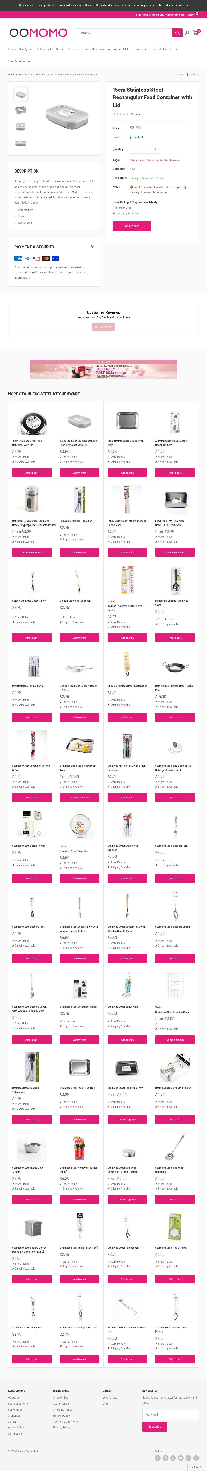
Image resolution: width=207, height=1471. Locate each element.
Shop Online (60, 1397)
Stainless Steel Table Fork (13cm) (79, 1247)
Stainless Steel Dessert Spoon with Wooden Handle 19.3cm (29, 1008)
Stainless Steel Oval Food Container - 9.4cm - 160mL (123, 1169)
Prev (181, 74)
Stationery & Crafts (47, 49)
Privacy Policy (61, 1427)
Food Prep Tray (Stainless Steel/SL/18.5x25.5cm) (169, 523)
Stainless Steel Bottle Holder (28, 845)
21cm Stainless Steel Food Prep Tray (126, 443)
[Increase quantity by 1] (155, 149)
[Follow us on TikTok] (188, 1458)
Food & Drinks (16, 61)
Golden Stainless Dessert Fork (29, 600)
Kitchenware (75, 49)
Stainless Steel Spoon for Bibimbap (169, 1169)
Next (193, 74)
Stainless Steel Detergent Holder (78, 1006)
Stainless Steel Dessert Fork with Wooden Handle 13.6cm (79, 928)
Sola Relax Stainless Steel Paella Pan (174, 688)
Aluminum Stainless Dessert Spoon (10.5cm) (171, 443)
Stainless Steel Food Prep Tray (77, 1087)
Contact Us (15, 1433)
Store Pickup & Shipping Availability (135, 202)
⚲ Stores (190, 14)
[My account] (187, 33)
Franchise (14, 1415)
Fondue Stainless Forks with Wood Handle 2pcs (127, 523)
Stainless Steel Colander (74, 851)
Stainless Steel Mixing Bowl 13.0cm (27, 1169)
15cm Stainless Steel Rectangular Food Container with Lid (79, 443)
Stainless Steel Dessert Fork (171, 845)
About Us (14, 1397)
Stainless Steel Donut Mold (123, 1006)
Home (11, 74)
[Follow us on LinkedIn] (196, 1458)
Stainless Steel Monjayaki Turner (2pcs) (78, 1169)
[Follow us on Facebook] (158, 1458)
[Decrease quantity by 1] (134, 149)
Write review (103, 326)
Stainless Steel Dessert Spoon (172, 926)
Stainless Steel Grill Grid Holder (173, 1087)
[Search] (177, 32)
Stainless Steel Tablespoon (123, 1247)
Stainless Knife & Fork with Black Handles (127, 767)
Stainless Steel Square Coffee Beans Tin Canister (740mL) (29, 1249)
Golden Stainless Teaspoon (75, 600)
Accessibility (16, 1427)
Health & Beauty (17, 49)
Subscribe (154, 1426)
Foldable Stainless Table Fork (76, 520)
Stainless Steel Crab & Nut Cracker (123, 847)
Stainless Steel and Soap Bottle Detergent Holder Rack (173, 767)
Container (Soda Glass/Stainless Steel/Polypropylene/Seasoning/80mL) (32, 523)
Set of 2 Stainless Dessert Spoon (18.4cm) (78, 688)
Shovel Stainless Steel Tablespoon (127, 686)
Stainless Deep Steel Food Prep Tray (78, 767)
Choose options (32, 552)
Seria (63, 846)
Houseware (99, 49)
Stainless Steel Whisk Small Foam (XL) (127, 1329)
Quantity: (118, 149)
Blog (105, 1403)
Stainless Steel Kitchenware (164, 160)
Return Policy (61, 1415)
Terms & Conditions (65, 1421)
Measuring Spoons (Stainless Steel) (171, 602)
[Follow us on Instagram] (165, 1458)
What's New (110, 1397)
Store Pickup (61, 1403)
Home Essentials (44, 74)
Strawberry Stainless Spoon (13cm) (171, 1329)
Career (12, 1421)
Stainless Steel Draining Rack (172, 1012)
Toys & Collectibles (161, 49)
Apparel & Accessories (128, 49)
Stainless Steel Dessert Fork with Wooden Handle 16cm (127, 928)
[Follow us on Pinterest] (173, 1458)
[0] (195, 32)
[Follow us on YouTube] (181, 1458)
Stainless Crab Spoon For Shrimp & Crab (31, 767)
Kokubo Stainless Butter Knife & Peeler (126, 608)
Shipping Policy (62, 1409)
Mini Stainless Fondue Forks (27, 686)
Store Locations (18, 1403)
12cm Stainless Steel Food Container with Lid (27, 443)
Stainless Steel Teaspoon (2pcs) (78, 1327)
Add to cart (132, 226)
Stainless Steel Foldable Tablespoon (25, 1090)
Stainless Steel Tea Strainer (171, 1247)
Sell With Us (15, 1409)
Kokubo (112, 601)
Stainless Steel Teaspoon (26, 1327)
